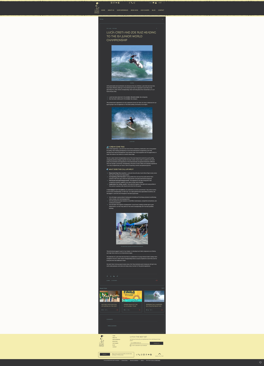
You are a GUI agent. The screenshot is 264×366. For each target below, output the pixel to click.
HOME (114, 335)
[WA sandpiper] (134, 3)
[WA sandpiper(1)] (141, 354)
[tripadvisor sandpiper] (116, 3)
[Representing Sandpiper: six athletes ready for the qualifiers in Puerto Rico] (154, 296)
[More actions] (156, 28)
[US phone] (132, 3)
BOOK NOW (115, 341)
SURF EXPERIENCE (116, 339)
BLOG (114, 345)
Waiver (142, 360)
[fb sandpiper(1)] (146, 354)
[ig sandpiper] (111, 3)
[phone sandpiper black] (139, 354)
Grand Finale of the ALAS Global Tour (130, 305)
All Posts (101, 19)
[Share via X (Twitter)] (110, 276)
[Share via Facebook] (107, 276)
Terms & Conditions (134, 360)
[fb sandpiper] (114, 3)
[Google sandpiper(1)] (151, 354)
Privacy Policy (124, 360)
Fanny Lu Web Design (155, 360)
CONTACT (115, 347)
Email (131, 340)
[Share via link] (117, 276)
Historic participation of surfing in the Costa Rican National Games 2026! (109, 305)
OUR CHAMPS (115, 343)
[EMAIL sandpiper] (129, 3)
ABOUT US (115, 337)
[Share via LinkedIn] (114, 276)
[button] (156, 3)
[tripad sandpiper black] (148, 354)
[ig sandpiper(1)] (144, 354)
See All (163, 288)
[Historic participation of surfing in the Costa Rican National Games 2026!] (110, 296)
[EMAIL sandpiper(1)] (137, 354)
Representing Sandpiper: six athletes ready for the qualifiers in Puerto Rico (154, 305)
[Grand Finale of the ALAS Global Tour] (132, 296)
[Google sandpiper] (118, 3)
